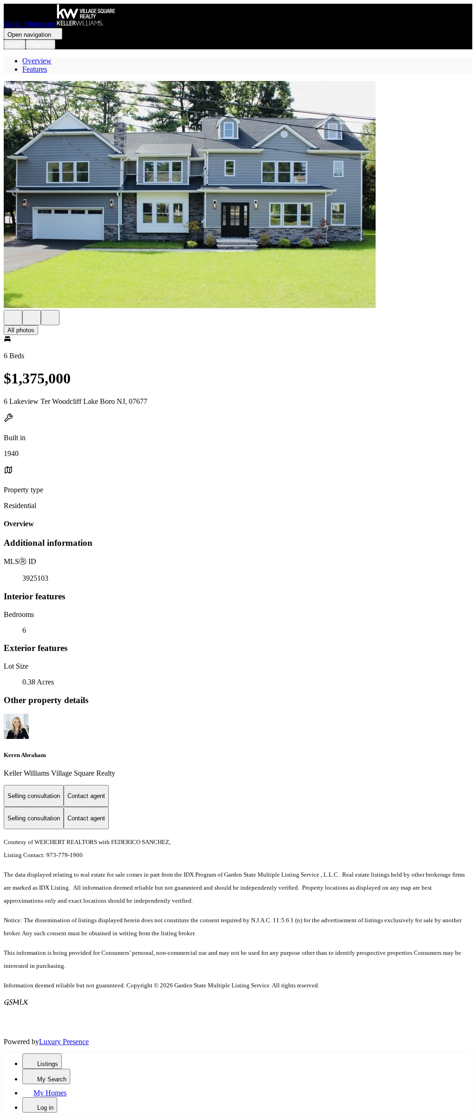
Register (40, 44)
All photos (20, 330)
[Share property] (50, 317)
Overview (37, 61)
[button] (238, 195)
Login (14, 44)
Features (34, 69)
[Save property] (31, 317)
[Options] (13, 317)
